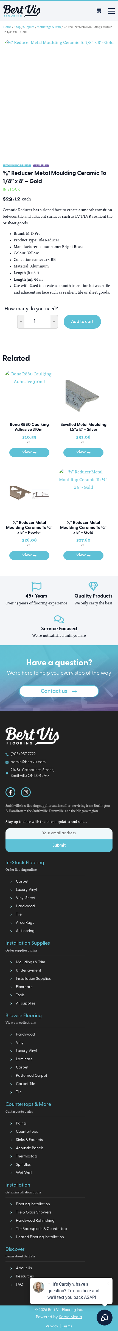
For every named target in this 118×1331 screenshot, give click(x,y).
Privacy (52, 1326)
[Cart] (99, 10)
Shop (17, 27)
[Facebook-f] (10, 792)
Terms (67, 1326)
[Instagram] (26, 792)
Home (7, 27)
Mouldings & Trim (49, 27)
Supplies (28, 27)
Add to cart (82, 322)
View (27, 452)
